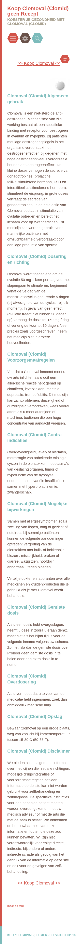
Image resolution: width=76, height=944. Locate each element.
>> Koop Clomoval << (38, 63)
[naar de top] (15, 905)
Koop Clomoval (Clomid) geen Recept (38, 11)
